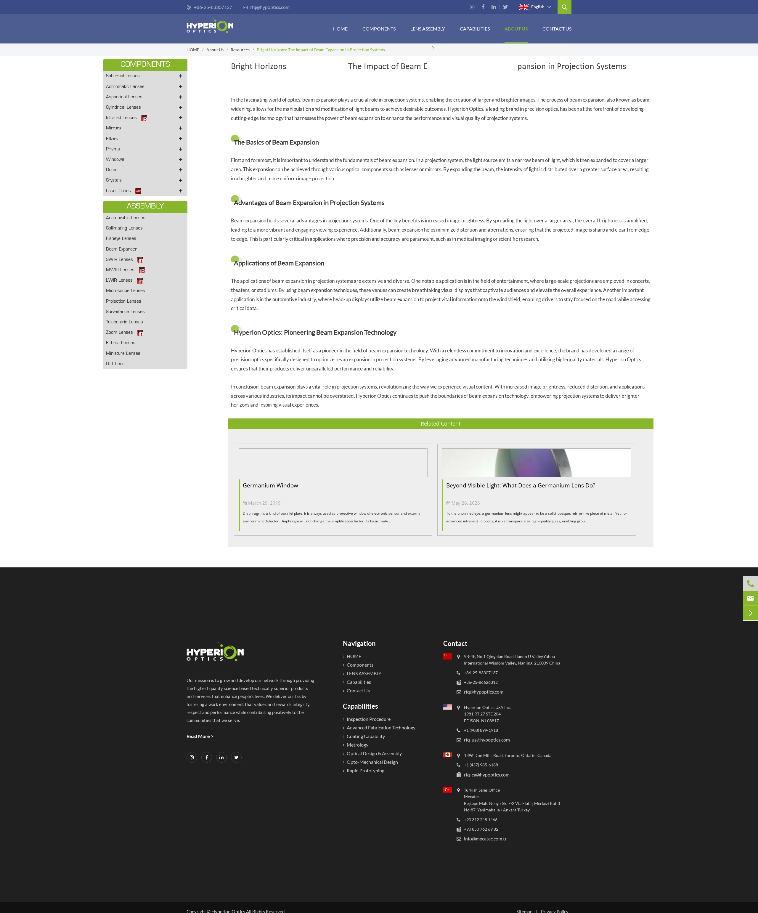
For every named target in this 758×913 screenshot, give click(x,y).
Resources (240, 49)
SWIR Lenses (119, 260)
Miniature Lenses (123, 354)
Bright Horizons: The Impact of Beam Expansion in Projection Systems (321, 49)
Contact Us (556, 28)
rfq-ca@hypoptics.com (487, 774)
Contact (455, 643)
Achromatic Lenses (125, 87)
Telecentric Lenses (124, 322)
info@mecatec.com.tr (485, 839)
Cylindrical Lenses (123, 107)
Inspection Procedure (369, 719)
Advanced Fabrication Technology (381, 727)
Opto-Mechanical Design (372, 762)
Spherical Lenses (123, 76)
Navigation (359, 643)
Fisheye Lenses (121, 239)
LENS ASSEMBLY (364, 673)
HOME (340, 28)
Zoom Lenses (119, 332)
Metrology (357, 744)
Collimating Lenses (124, 228)
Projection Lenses (123, 301)
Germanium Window (270, 485)
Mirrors (113, 128)
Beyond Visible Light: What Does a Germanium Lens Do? (520, 485)
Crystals (114, 180)
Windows (115, 160)
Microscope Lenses (125, 291)
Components (379, 28)
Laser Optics (118, 191)
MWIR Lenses (120, 270)
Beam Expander (121, 249)
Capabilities (475, 28)
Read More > (200, 736)
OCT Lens (115, 364)
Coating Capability (366, 736)
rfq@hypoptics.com (266, 7)
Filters (112, 139)
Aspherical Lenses (124, 97)
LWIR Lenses (119, 280)
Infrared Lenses (121, 118)
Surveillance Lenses (125, 312)
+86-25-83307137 (209, 7)
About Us (516, 28)
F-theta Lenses (120, 343)
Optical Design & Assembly (374, 753)
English (537, 6)
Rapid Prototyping (365, 770)
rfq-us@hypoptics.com (487, 740)
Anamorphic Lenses (125, 218)
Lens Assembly (427, 28)
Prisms (113, 149)
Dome (112, 170)
